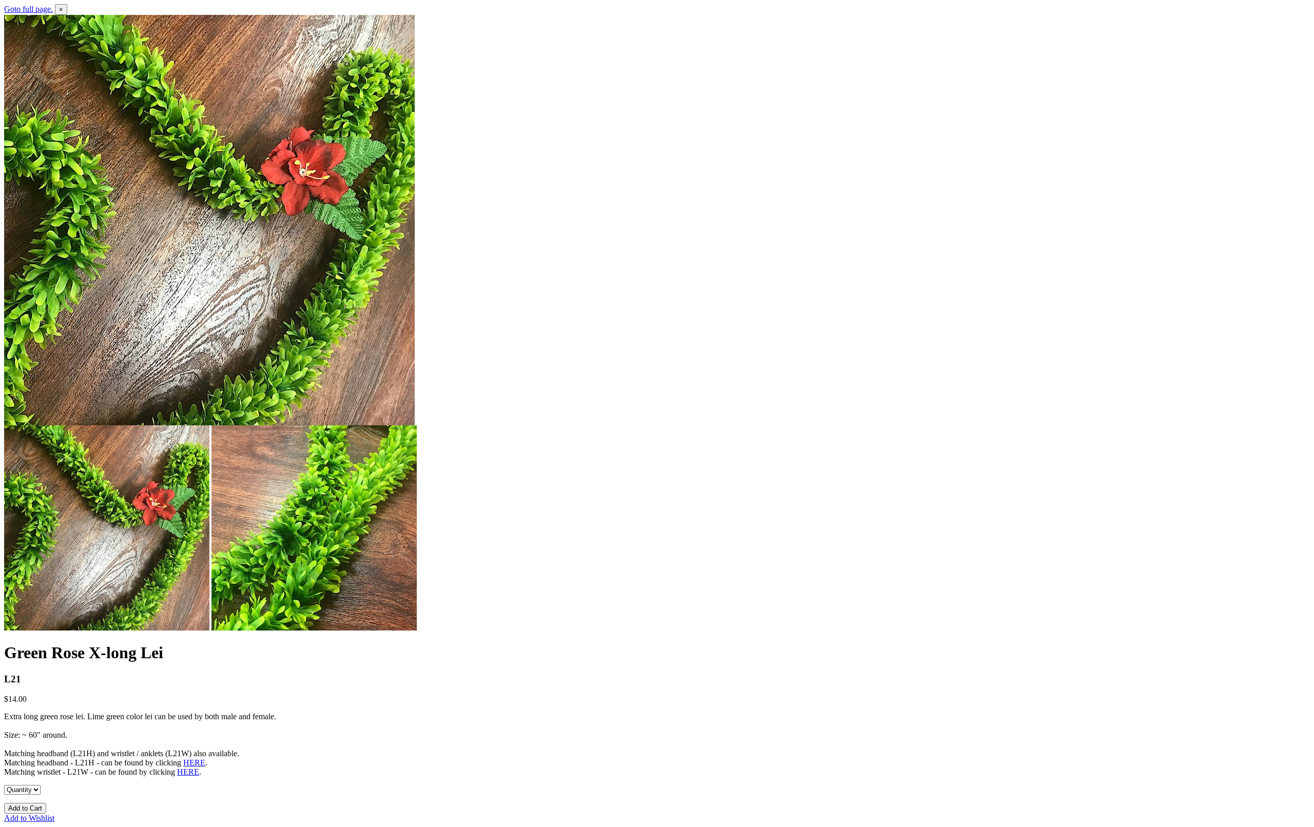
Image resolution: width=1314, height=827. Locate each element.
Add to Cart (25, 808)
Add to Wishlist (29, 818)
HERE (194, 762)
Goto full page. (28, 9)
